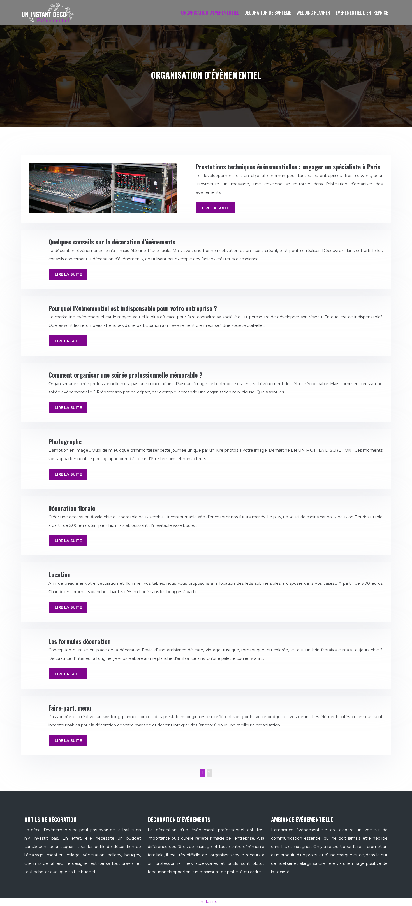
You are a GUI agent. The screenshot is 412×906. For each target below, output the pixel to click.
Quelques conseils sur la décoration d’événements (111, 241)
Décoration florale (71, 508)
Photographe (65, 441)
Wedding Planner (313, 12)
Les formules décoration (79, 641)
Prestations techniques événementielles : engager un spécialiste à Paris (288, 166)
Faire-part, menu (69, 707)
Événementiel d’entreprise (362, 12)
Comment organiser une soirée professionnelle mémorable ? (125, 374)
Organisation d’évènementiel (210, 12)
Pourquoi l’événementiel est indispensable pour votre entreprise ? (132, 308)
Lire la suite (215, 208)
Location (59, 574)
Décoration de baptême (267, 12)
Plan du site (206, 901)
